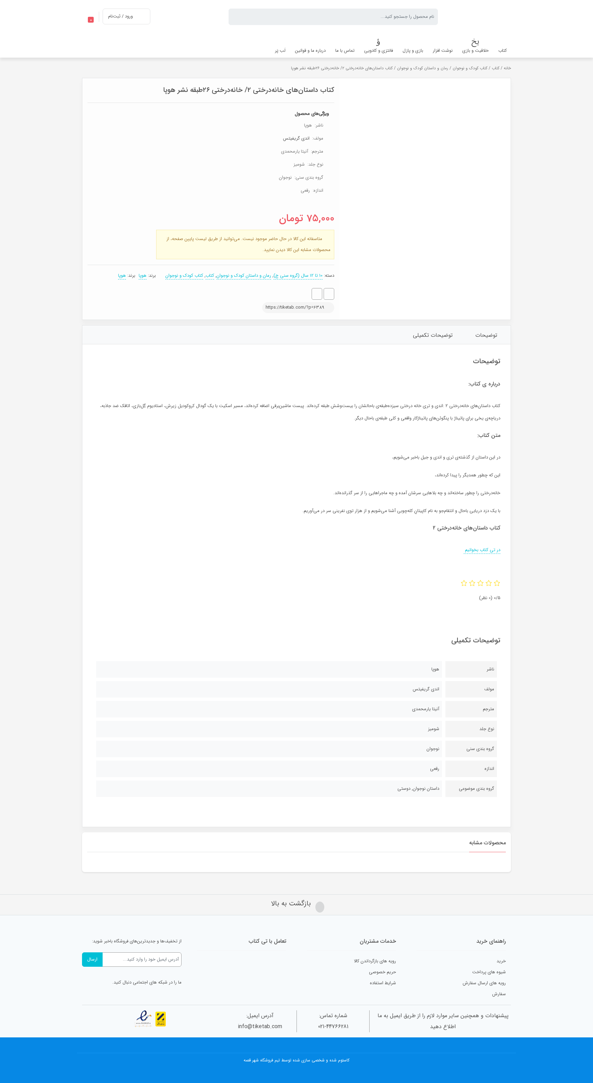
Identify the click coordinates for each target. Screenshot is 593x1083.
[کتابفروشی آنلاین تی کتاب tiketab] (479, 16)
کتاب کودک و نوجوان (470, 68)
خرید (501, 961)
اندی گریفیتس (296, 138)
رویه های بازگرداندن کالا (375, 961)
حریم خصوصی (382, 972)
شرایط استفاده (383, 983)
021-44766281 (333, 1026)
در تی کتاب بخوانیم (482, 550)
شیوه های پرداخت (489, 972)
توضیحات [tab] (486, 335)
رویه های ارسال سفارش (484, 983)
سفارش (499, 994)
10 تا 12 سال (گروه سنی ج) (298, 275)
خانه (507, 68)
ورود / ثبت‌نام (120, 16)
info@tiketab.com (260, 1026)
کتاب (495, 68)
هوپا (143, 275)
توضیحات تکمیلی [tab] (433, 335)
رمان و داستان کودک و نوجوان (422, 68)
